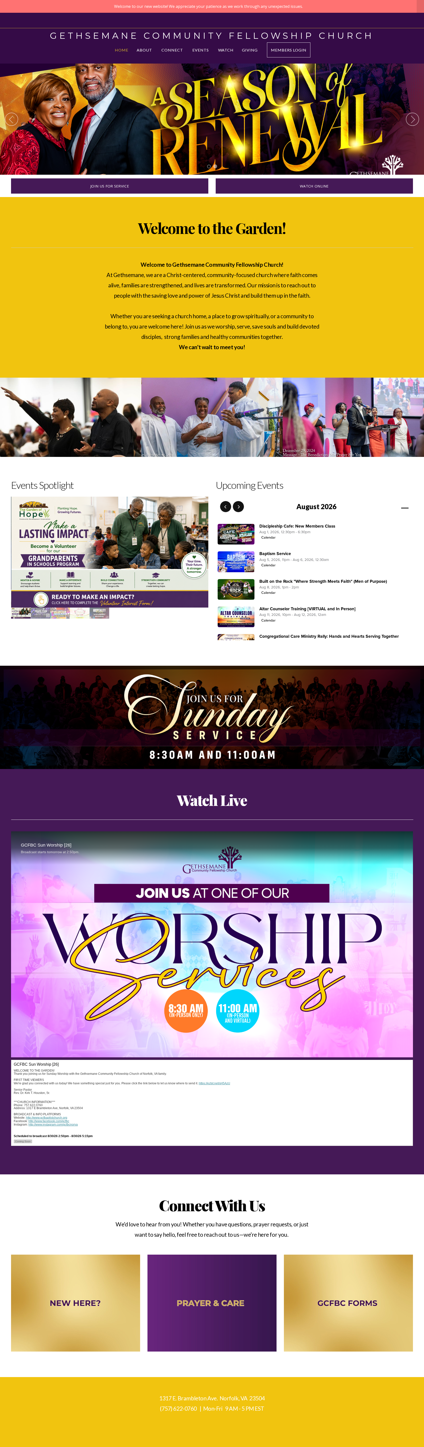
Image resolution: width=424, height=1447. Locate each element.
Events (201, 50)
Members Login (288, 50)
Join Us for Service (109, 186)
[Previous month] (225, 506)
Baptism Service (275, 553)
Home (121, 50)
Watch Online (314, 186)
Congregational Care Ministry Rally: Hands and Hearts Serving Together (329, 636)
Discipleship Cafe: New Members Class (297, 526)
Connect (172, 50)
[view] (390, 506)
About (145, 50)
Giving (250, 50)
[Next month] (238, 506)
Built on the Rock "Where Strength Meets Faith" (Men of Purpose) (323, 581)
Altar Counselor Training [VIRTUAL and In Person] (307, 608)
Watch (226, 50)
